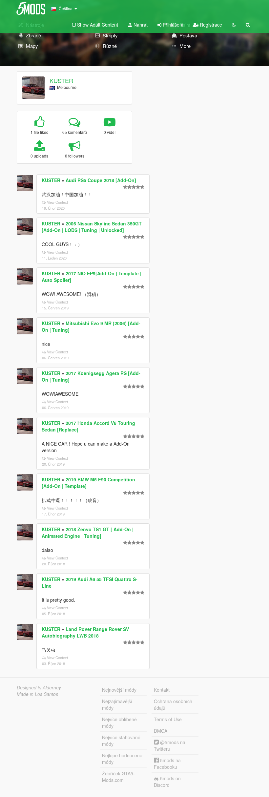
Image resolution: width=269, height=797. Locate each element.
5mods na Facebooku (167, 763)
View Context (57, 202)
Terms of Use (168, 719)
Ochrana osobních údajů (173, 704)
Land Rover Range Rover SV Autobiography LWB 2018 (85, 632)
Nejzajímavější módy (117, 704)
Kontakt (162, 689)
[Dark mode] (234, 24)
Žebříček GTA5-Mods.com (118, 776)
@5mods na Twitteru (169, 745)
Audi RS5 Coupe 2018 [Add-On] (101, 180)
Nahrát (140, 24)
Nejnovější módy (119, 689)
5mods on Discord (167, 781)
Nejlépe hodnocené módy (122, 758)
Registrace (210, 24)
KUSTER (61, 80)
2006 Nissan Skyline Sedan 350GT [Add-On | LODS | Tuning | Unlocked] (92, 226)
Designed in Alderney (39, 687)
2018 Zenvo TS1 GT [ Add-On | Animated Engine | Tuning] (88, 532)
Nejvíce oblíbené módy (119, 722)
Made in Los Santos (37, 694)
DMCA (160, 730)
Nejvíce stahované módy (121, 740)
